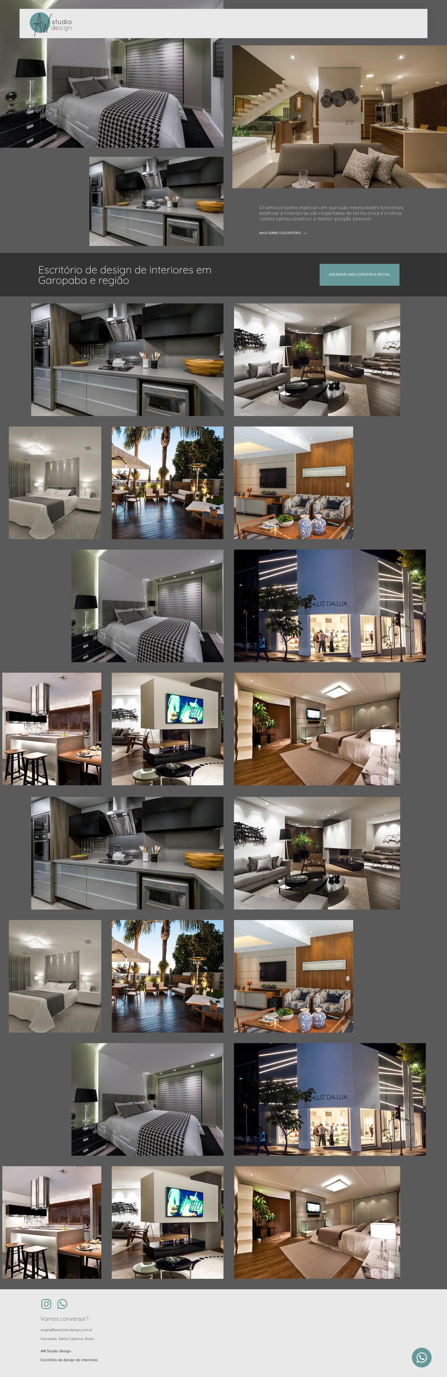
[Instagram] (46, 1304)
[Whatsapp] (62, 1304)
